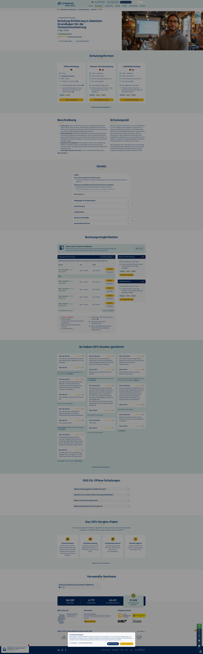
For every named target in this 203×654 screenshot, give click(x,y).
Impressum (74, 643)
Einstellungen (114, 643)
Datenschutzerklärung (86, 643)
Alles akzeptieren (127, 643)
